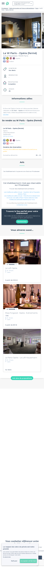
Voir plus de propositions (22, 378)
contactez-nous (22, 205)
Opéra (5, 131)
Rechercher (22, 222)
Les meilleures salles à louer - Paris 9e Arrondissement (22, 196)
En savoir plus (7, 557)
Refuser (14, 561)
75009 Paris (7, 134)
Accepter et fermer (28, 561)
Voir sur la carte (8, 136)
